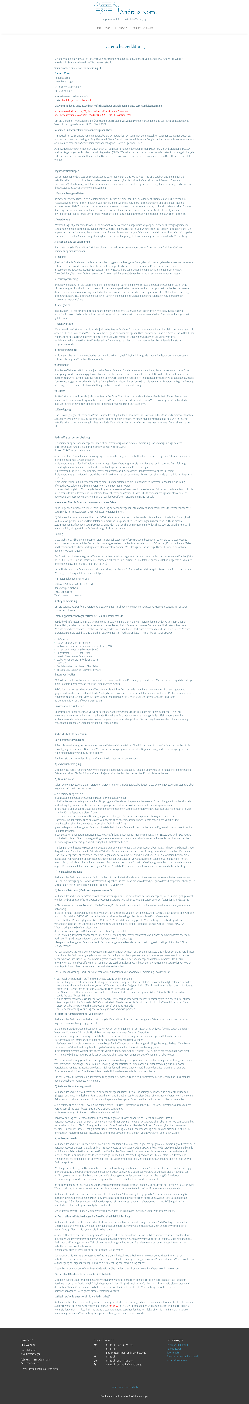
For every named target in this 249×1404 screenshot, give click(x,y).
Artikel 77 (113, 1305)
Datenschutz (131, 1387)
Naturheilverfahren (177, 1360)
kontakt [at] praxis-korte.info (77, 100)
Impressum (117, 1387)
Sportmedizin (174, 1353)
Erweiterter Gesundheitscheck (182, 1357)
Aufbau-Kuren (174, 1349)
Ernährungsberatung (177, 1345)
